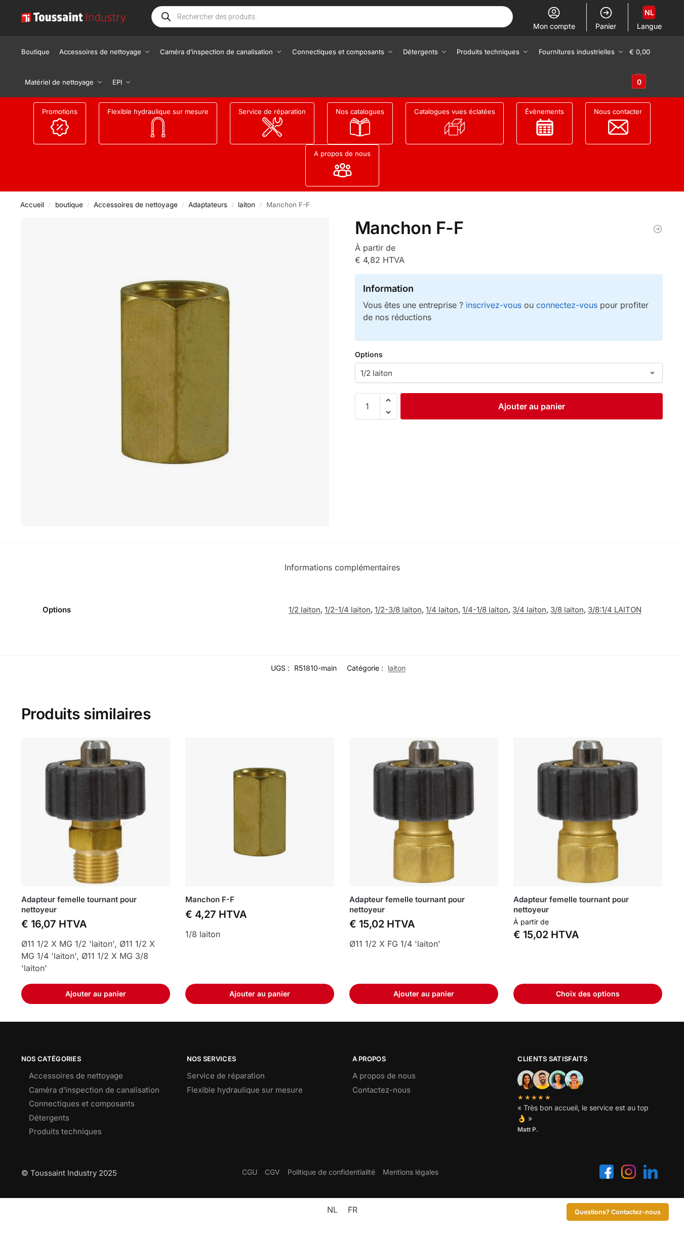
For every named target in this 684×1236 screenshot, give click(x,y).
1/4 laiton (442, 609)
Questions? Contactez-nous (618, 1212)
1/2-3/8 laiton (398, 609)
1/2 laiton (304, 609)
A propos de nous (342, 153)
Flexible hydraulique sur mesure (158, 111)
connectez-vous (566, 305)
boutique (69, 205)
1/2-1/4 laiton (348, 609)
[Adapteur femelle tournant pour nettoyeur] (658, 229)
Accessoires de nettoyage (136, 205)
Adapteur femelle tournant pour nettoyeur (79, 904)
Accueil (32, 205)
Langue (649, 19)
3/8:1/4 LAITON (614, 609)
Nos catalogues (360, 111)
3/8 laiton (567, 609)
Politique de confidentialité (331, 1172)
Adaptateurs (207, 205)
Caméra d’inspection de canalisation (94, 1090)
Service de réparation (272, 111)
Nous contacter (618, 111)
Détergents (49, 1118)
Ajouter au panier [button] (95, 993)
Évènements (544, 111)
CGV (272, 1172)
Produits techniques (65, 1131)
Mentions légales (410, 1172)
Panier (605, 26)
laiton (246, 205)
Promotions (59, 111)
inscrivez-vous (493, 305)
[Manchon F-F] (259, 812)
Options (369, 354)
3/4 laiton (529, 609)
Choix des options (588, 993)
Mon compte (554, 26)
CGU (249, 1172)
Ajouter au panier (531, 406)
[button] (646, 66)
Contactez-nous (381, 1090)
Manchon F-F (209, 899)
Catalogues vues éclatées (454, 111)
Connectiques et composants (82, 1103)
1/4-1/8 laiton (485, 609)
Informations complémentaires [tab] (342, 567)
